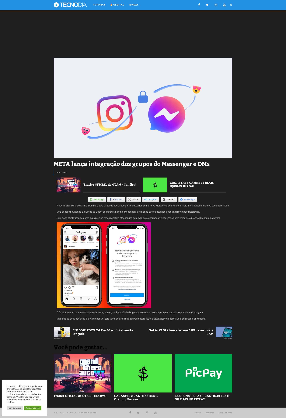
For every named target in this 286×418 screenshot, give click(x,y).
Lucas (63, 172)
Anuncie (210, 413)
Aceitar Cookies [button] (33, 408)
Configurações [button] (14, 408)
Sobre (198, 413)
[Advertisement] (143, 34)
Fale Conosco (225, 413)
